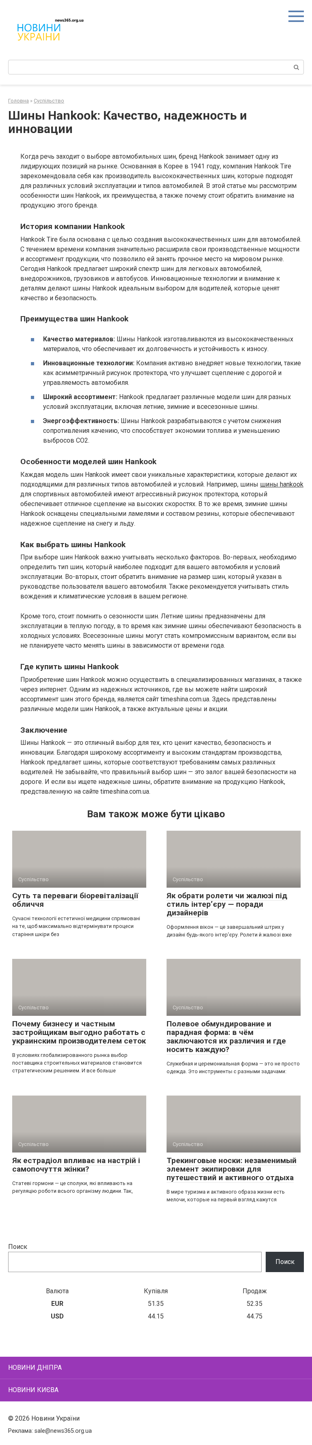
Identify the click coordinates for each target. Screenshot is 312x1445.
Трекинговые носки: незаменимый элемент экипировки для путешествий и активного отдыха (232, 1169)
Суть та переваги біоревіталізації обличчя (75, 900)
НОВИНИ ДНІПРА (35, 1367)
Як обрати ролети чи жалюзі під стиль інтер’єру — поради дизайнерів (227, 904)
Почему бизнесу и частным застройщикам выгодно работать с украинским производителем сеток (79, 1032)
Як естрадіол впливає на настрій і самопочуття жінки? (76, 1165)
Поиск (17, 1247)
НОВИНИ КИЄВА (33, 1390)
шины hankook (281, 484)
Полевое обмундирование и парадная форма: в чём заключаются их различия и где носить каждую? (226, 1036)
